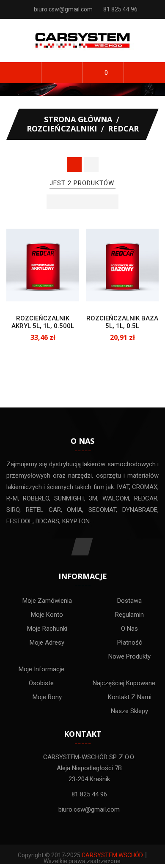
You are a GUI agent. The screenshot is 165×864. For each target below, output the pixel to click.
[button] (61, 72)
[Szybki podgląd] (51, 293)
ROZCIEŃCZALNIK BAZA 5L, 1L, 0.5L (122, 322)
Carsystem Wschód (112, 855)
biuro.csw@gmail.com (63, 9)
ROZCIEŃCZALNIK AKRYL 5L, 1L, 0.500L (42, 322)
